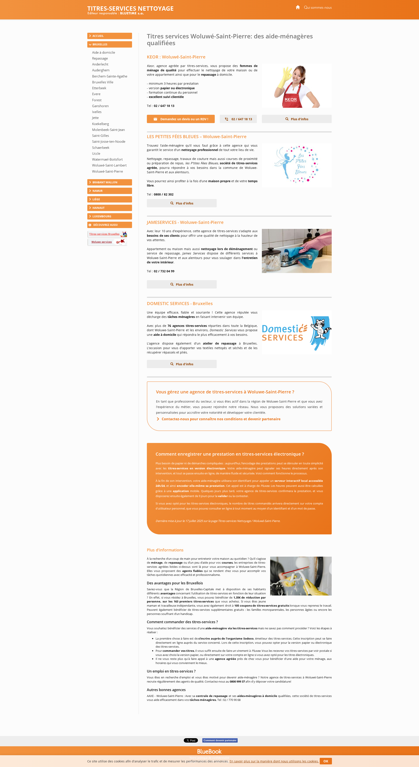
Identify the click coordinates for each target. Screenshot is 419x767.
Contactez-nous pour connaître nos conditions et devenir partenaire (221, 419)
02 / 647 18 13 (241, 119)
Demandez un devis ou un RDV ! (184, 119)
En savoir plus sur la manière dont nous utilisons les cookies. (274, 761)
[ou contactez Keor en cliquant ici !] (297, 86)
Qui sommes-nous (318, 8)
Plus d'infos (299, 119)
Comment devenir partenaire (220, 740)
